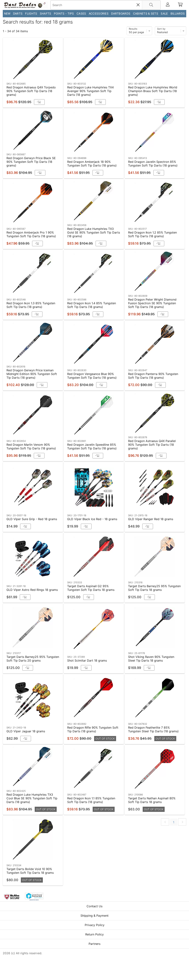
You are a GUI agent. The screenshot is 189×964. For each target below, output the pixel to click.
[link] (165, 822)
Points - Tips (64, 13)
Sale (164, 13)
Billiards (178, 13)
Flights (31, 13)
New (7, 13)
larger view (51, 75)
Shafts (45, 13)
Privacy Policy (94, 925)
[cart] (180, 5)
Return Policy (94, 934)
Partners (94, 944)
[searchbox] (105, 5)
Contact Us (94, 906)
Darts (18, 13)
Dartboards (120, 13)
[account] (167, 5)
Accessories (99, 13)
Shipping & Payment (94, 915)
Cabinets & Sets (145, 13)
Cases (81, 13)
